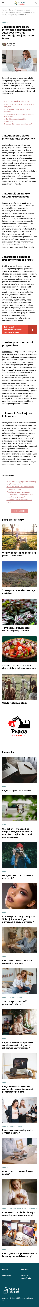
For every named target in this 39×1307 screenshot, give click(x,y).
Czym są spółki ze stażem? (16, 790)
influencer (23, 428)
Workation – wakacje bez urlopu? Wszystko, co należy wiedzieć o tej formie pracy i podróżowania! (17, 833)
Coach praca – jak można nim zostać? (18, 1172)
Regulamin (6, 1275)
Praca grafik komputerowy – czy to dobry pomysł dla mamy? (19, 1255)
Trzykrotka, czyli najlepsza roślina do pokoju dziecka (16, 629)
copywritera (20, 150)
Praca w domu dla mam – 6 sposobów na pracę (17, 962)
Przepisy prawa (16, 997)
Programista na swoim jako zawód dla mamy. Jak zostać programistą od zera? (17, 1089)
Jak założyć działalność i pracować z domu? (15, 1003)
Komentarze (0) (19, 511)
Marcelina (11, 43)
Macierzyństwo (16, 1208)
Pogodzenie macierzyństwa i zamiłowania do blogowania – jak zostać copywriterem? (19, 494)
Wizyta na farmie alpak (14, 702)
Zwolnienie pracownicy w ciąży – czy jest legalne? (19, 1131)
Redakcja (24, 1269)
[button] (3, 3)
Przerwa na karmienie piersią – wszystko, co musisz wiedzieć (18, 1214)
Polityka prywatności (26, 1276)
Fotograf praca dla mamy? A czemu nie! (17, 877)
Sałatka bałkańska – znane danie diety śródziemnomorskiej (19, 667)
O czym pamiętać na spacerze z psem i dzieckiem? (19, 554)
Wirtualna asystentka (10, 203)
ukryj (27, 101)
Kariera (12, 10)
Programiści (7, 352)
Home (4, 10)
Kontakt (5, 1269)
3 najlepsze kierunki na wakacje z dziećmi (18, 592)
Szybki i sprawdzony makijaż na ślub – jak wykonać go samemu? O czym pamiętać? (18, 919)
